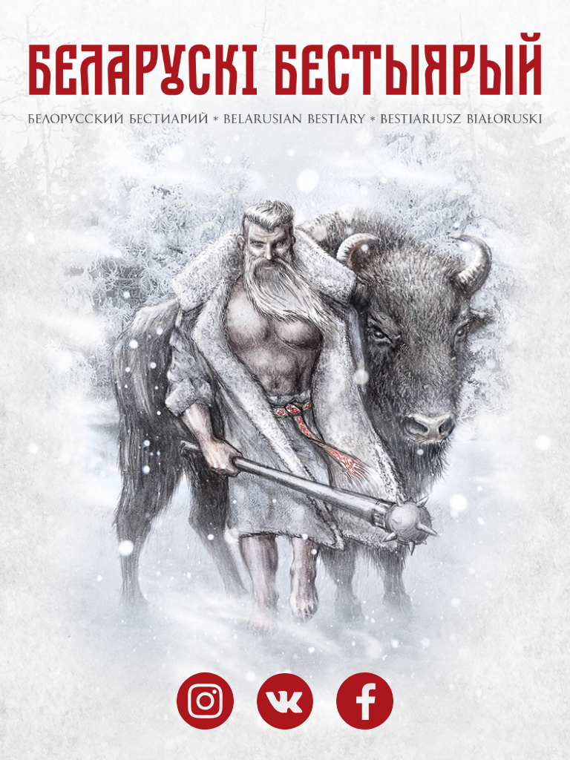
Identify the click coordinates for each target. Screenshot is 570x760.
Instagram (205, 701)
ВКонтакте (285, 701)
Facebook (364, 701)
